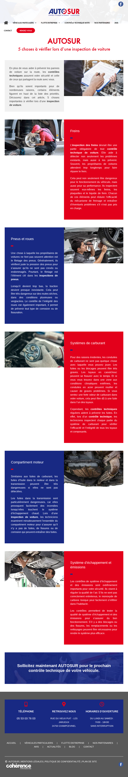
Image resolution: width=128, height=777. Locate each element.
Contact (89, 746)
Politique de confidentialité (62, 761)
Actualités (54, 746)
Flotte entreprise (72, 743)
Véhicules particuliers (39, 743)
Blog (72, 746)
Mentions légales (32, 761)
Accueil (11, 743)
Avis (36, 746)
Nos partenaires (103, 743)
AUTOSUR (13, 761)
